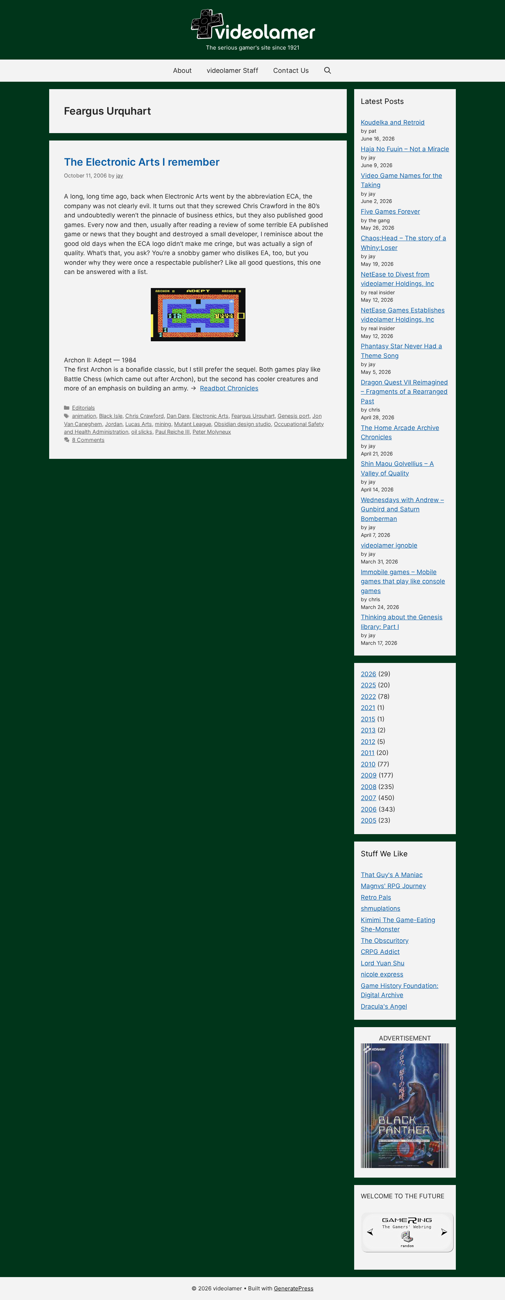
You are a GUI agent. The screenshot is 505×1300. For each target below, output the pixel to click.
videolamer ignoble (389, 545)
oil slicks (141, 432)
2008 (368, 787)
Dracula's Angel (384, 1006)
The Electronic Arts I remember (142, 162)
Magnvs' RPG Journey (393, 886)
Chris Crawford (144, 416)
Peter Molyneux (212, 432)
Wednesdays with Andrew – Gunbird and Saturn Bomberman (402, 509)
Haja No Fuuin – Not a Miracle (405, 149)
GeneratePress (293, 1288)
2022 (368, 696)
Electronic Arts (210, 416)
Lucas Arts (138, 424)
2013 (368, 730)
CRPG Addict (380, 951)
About (182, 70)
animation (84, 416)
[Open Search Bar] (327, 71)
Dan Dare (178, 416)
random (407, 1246)
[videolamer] (252, 25)
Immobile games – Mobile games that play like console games (403, 581)
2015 (368, 719)
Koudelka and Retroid (393, 122)
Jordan (113, 424)
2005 (368, 820)
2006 (369, 809)
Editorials (83, 407)
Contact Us (291, 70)
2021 (368, 707)
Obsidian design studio (242, 424)
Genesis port (293, 416)
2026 (368, 674)
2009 (369, 775)
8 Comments (88, 440)
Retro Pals (376, 897)
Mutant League (192, 424)
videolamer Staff (232, 70)
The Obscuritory (385, 940)
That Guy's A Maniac (392, 874)
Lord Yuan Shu (382, 963)
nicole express (382, 974)
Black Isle (110, 416)
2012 (368, 741)
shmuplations (380, 908)
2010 (368, 764)
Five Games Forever (390, 211)
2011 (367, 752)
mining (163, 424)
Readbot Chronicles (229, 388)
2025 (368, 685)
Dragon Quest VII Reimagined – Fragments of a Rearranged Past (404, 392)
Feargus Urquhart (253, 416)
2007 (368, 798)
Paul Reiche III (172, 432)
